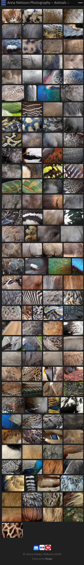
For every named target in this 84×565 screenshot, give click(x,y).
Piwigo (48, 559)
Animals (60, 3)
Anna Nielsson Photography (28, 3)
